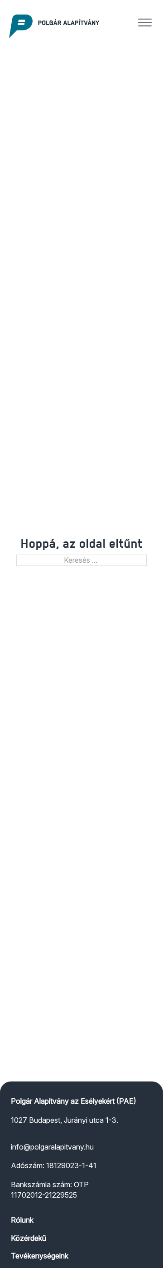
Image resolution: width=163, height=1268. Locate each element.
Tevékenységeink (39, 1255)
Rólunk (22, 1219)
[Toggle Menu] (145, 22)
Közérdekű (28, 1238)
